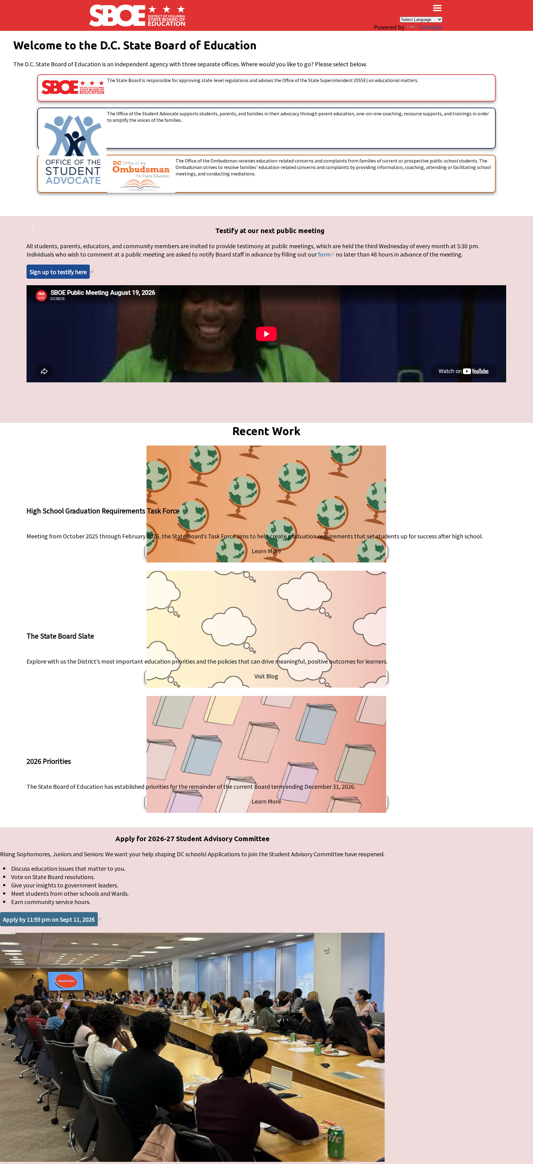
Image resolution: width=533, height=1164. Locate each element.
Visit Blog (266, 676)
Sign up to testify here (58, 272)
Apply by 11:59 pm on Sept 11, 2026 (49, 919)
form (324, 254)
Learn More (266, 551)
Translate (430, 27)
